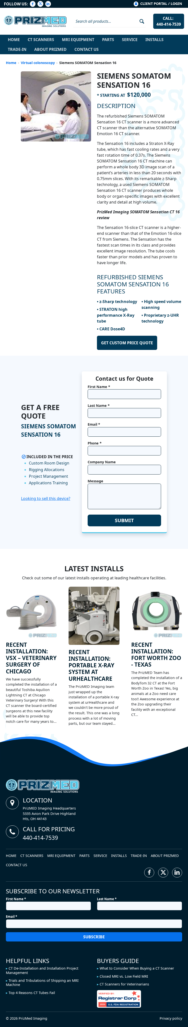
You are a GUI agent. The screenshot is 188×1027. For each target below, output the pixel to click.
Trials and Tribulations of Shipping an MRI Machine (42, 982)
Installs (154, 39)
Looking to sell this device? (45, 498)
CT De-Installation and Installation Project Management (42, 970)
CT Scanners (41, 39)
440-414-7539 (40, 838)
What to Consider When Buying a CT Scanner (137, 968)
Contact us (86, 49)
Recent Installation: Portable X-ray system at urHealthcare (91, 665)
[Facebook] (32, 4)
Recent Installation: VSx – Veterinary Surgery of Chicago (31, 658)
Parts (108, 39)
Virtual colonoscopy (38, 62)
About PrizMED (50, 49)
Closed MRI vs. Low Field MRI (124, 976)
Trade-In (17, 49)
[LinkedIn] (48, 4)
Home (14, 39)
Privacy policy (171, 1018)
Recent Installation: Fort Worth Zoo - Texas (156, 655)
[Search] (140, 21)
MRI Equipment (78, 39)
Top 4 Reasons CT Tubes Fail (32, 992)
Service (130, 39)
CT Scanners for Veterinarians (124, 984)
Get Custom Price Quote (127, 343)
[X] (40, 4)
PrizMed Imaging (33, 1018)
